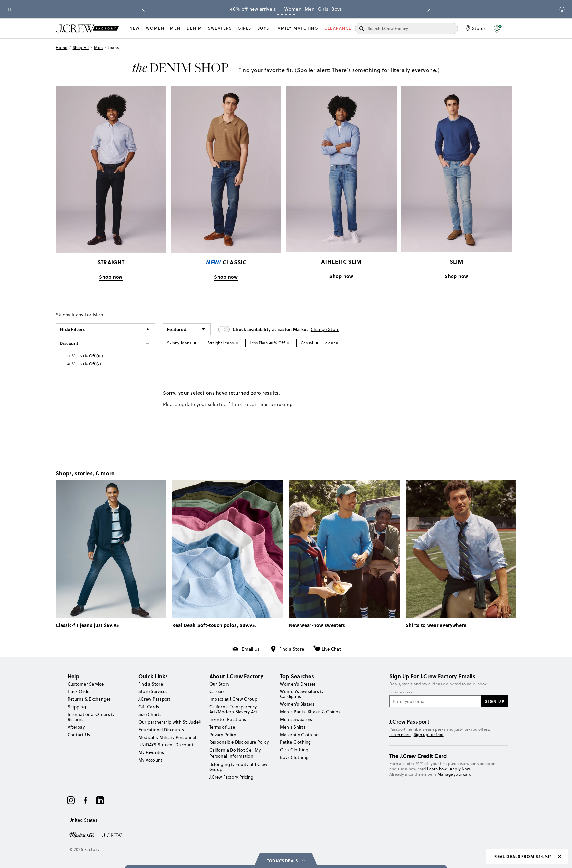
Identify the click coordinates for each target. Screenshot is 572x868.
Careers (217, 691)
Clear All (333, 343)
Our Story (219, 684)
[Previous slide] (143, 9)
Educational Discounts (161, 730)
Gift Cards (148, 707)
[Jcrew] (112, 834)
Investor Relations (227, 719)
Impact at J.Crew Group (233, 699)
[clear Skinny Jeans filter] (195, 343)
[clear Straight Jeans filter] (237, 343)
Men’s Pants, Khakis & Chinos (310, 712)
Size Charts (150, 714)
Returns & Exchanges (89, 699)
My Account (150, 760)
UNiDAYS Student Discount (166, 745)
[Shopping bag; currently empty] (513, 28)
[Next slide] (429, 9)
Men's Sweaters (296, 719)
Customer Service (86, 684)
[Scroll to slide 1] (278, 14)
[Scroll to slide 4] (290, 14)
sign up (495, 701)
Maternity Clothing (299, 735)
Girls (323, 9)
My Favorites (151, 752)
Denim (194, 28)
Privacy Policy (222, 735)
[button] (498, 28)
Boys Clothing (294, 757)
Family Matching (297, 28)
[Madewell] (81, 834)
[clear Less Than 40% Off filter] (288, 343)
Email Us (250, 649)
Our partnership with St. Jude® (169, 722)
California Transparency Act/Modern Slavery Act (233, 709)
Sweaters (220, 28)
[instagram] (71, 800)
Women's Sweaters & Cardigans (301, 694)
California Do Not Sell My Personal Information (235, 753)
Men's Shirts (293, 727)
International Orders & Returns (91, 716)
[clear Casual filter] (317, 343)
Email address (400, 692)
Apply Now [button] (460, 769)
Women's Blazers (297, 704)
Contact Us (79, 735)
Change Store (325, 329)
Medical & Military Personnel (167, 737)
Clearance (338, 28)
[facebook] (85, 800)
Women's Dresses (298, 684)
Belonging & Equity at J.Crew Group (238, 766)
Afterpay (76, 727)
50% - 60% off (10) (85, 356)
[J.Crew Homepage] (87, 28)
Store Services (152, 691)
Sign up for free (429, 734)
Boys (336, 9)
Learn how (437, 769)
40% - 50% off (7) (84, 364)
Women (292, 9)
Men (309, 9)
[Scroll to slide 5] (294, 14)
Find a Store (291, 649)
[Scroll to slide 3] (286, 14)
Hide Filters (72, 329)
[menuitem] (134, 28)
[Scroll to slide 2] (282, 14)
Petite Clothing (295, 742)
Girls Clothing (294, 750)
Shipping (77, 707)
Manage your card (454, 774)
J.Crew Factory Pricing (231, 777)
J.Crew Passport (154, 699)
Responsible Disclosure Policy (239, 742)
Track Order (79, 691)
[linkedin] (100, 800)
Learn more (400, 734)
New (134, 28)
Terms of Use (222, 727)
